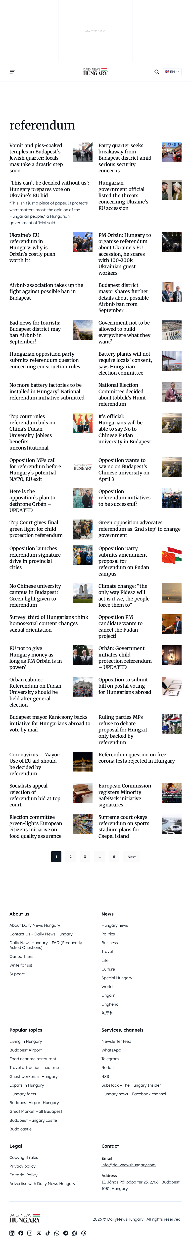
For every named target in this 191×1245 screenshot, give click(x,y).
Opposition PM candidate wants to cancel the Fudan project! (120, 626)
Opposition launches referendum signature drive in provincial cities (35, 557)
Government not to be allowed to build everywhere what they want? (124, 332)
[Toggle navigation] (12, 72)
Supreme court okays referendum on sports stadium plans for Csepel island (123, 826)
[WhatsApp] (56, 1233)
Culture (108, 969)
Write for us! (20, 965)
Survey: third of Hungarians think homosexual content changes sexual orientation (48, 623)
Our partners (21, 956)
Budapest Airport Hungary (34, 1102)
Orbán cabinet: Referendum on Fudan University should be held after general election (35, 692)
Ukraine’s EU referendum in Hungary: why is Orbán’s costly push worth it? (32, 247)
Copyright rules (23, 1157)
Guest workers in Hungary (33, 1076)
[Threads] (83, 1233)
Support (17, 973)
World (107, 986)
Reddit (107, 1067)
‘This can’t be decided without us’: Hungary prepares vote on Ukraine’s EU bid (49, 189)
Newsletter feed (116, 1041)
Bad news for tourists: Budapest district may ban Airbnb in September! (35, 332)
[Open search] (156, 71)
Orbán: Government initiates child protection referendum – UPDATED (125, 657)
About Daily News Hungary (34, 925)
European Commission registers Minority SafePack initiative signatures (124, 795)
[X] (38, 1233)
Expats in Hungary (26, 1085)
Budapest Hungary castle (33, 1120)
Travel (107, 951)
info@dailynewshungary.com (128, 1164)
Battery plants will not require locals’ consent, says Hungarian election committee (125, 363)
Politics (108, 933)
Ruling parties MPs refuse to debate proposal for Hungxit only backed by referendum (122, 729)
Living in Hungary (25, 1041)
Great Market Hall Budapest (35, 1111)
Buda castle (20, 1128)
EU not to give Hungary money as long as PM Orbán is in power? (35, 657)
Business (109, 942)
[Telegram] (65, 1233)
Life (104, 960)
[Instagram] (29, 1233)
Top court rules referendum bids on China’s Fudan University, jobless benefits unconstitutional (32, 432)
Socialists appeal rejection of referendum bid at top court (34, 795)
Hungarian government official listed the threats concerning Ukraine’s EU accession (123, 195)
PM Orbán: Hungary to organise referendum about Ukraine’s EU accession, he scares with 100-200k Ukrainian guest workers (124, 254)
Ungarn (108, 995)
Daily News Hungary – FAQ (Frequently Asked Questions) (45, 945)
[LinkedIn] (11, 1233)
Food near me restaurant (32, 1058)
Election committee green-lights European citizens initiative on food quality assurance (35, 826)
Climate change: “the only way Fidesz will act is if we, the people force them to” (123, 595)
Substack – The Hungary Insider (131, 1085)
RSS (105, 1076)
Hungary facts (22, 1093)
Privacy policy (22, 1166)
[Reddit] (74, 1233)
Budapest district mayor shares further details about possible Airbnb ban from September (123, 297)
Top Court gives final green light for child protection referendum (36, 529)
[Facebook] (20, 1233)
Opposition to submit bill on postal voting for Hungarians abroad (124, 686)
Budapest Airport (25, 1050)
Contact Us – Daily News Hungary (41, 933)
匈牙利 (107, 1012)
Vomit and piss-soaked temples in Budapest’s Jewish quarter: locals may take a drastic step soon (36, 158)
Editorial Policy (23, 1174)
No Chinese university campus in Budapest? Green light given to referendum (35, 595)
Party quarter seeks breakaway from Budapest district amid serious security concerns (124, 158)
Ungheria (110, 1004)
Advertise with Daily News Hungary (42, 1183)
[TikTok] (47, 1233)
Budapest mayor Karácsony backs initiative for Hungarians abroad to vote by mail (49, 723)
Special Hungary (116, 977)
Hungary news (114, 925)
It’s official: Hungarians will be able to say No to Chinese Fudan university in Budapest (124, 429)
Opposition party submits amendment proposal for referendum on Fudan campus (123, 561)
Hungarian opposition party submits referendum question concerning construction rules (44, 360)
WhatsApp (111, 1050)
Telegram (110, 1058)
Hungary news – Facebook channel (133, 1093)
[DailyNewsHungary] (95, 71)
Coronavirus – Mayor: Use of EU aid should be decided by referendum (34, 764)
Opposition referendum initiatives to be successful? (124, 497)
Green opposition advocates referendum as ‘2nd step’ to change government (139, 529)
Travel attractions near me (34, 1067)
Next (132, 856)
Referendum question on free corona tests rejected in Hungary (136, 758)
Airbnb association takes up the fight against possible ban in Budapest (46, 291)
